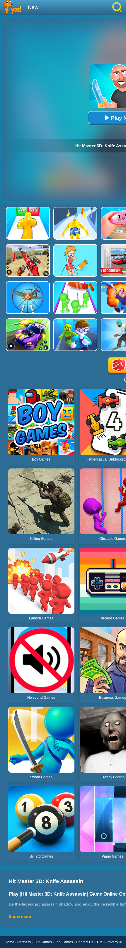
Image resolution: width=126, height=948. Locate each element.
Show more (20, 916)
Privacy (112, 942)
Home (9, 942)
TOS (99, 942)
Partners (24, 942)
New (33, 7)
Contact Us (84, 942)
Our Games (43, 942)
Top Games (64, 942)
